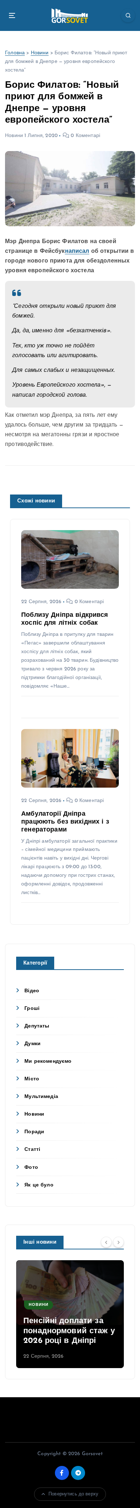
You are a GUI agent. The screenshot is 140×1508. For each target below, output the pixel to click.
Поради (34, 1132)
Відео (31, 991)
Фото (31, 1167)
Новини (40, 53)
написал (77, 251)
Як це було (38, 1185)
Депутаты (36, 1026)
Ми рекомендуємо (47, 1061)
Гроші (31, 1008)
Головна (15, 53)
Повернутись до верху (73, 1494)
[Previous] (106, 1241)
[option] (70, 1314)
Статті (32, 1149)
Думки (32, 1044)
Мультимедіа (41, 1096)
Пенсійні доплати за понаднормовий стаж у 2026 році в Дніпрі (69, 1331)
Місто (31, 1079)
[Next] (118, 1241)
